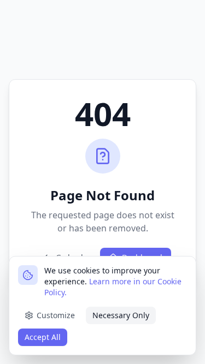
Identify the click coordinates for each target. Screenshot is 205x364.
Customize (56, 315)
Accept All (43, 337)
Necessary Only (120, 315)
